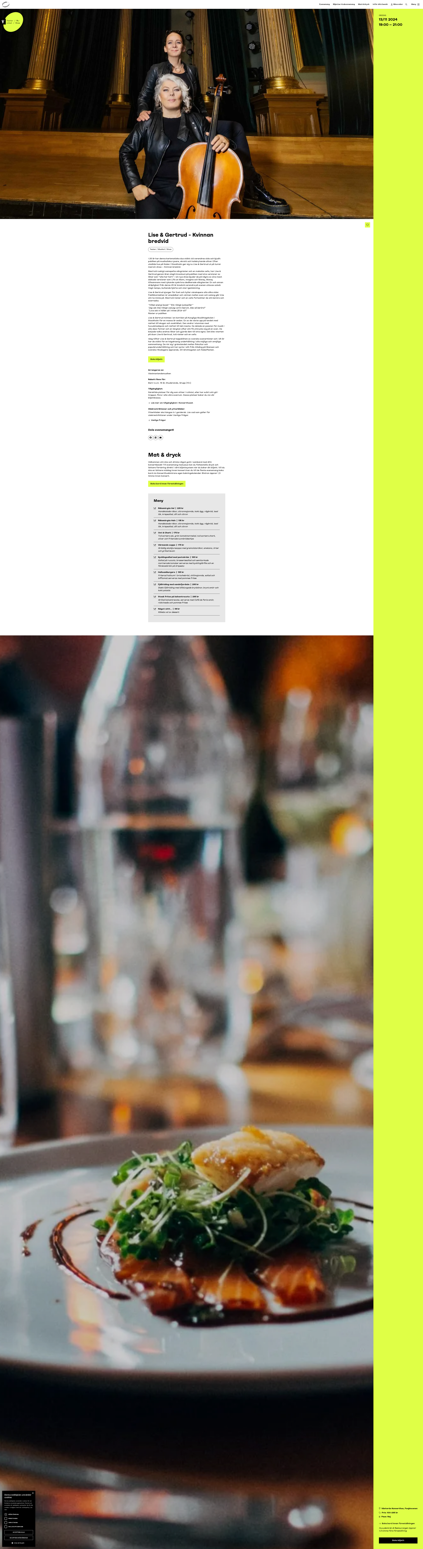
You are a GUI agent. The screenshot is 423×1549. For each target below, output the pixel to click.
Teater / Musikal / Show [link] (161, 249)
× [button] (33, 1493)
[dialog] (18, 1519)
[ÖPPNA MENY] (418, 4)
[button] (150, 437)
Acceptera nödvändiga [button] (19, 1538)
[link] (3, 21)
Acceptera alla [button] (19, 1532)
